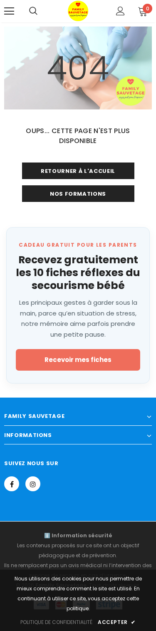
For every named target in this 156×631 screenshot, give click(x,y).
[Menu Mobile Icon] (9, 11)
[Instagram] (32, 483)
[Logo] (78, 10)
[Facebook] (11, 483)
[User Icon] (120, 11)
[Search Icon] (33, 11)
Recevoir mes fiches (78, 359)
